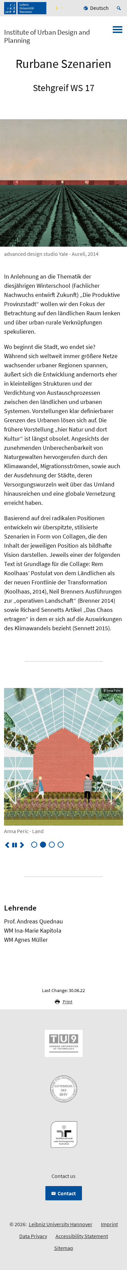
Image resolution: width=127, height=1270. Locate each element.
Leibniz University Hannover (60, 1224)
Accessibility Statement (82, 1236)
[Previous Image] (7, 845)
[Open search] (120, 8)
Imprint (109, 1224)
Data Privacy (33, 1236)
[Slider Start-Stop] (15, 845)
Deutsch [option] (99, 7)
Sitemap (63, 1248)
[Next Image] (22, 845)
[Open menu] (117, 31)
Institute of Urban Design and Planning (47, 36)
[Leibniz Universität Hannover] (25, 8)
